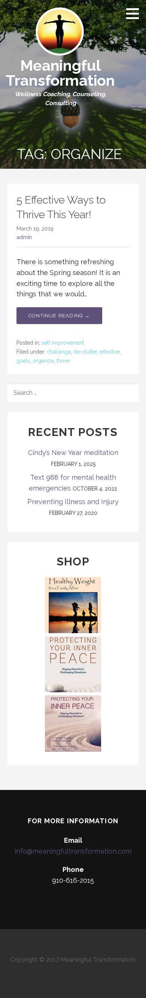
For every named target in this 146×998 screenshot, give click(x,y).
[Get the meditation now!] (73, 723)
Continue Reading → (59, 315)
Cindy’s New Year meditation (73, 453)
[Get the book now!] (73, 604)
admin (24, 237)
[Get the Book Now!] (73, 664)
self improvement (63, 343)
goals (23, 361)
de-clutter (85, 352)
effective (110, 352)
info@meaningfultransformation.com (73, 851)
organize (43, 361)
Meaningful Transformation (60, 73)
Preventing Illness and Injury (73, 502)
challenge (59, 352)
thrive (63, 361)
